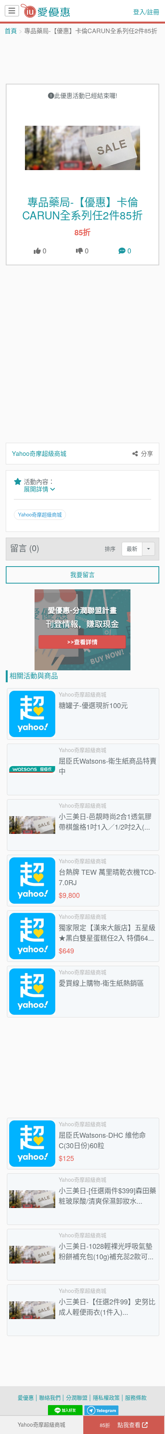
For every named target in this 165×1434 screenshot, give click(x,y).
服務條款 (136, 1397)
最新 (132, 548)
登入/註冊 (146, 12)
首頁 (11, 31)
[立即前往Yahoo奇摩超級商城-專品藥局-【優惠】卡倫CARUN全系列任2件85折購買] (82, 148)
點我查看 (121, 1424)
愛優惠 (26, 1397)
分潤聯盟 (76, 1397)
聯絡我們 (50, 1397)
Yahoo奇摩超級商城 (41, 1424)
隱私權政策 (106, 1397)
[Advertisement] (82, 58)
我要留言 (82, 574)
